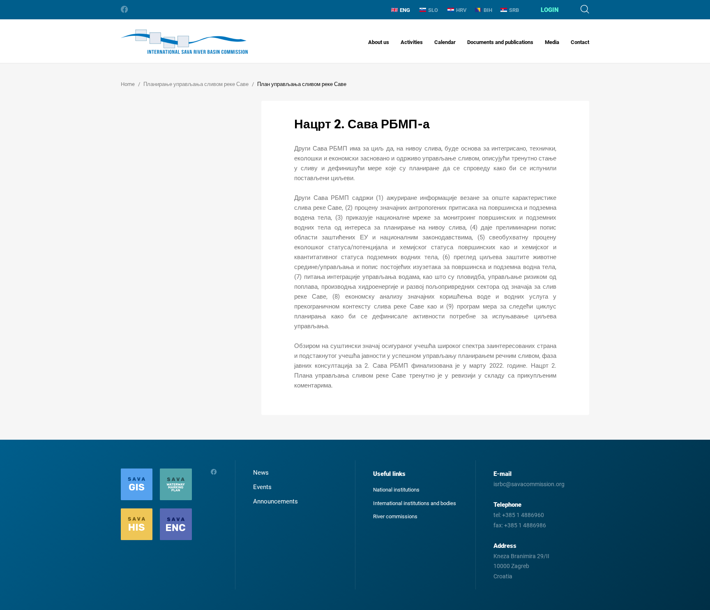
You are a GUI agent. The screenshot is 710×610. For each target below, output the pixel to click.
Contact (580, 42)
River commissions (395, 516)
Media (552, 42)
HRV (461, 10)
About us (378, 42)
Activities (412, 42)
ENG (405, 10)
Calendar (445, 42)
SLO (433, 10)
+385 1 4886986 (525, 525)
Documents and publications (500, 42)
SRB (514, 10)
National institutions (396, 490)
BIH (488, 10)
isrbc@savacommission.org (529, 484)
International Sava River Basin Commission (184, 42)
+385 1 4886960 (523, 515)
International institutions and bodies (414, 503)
